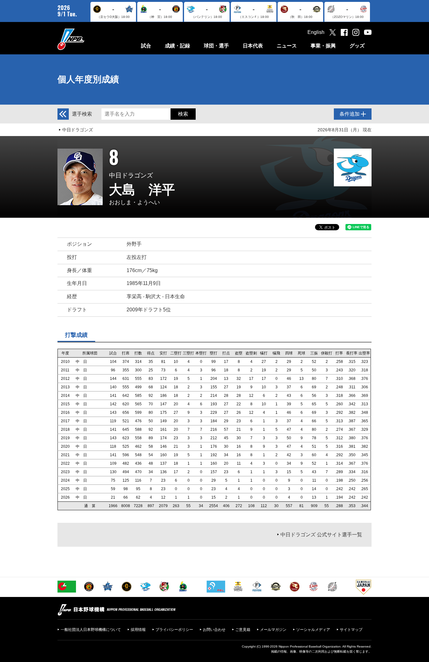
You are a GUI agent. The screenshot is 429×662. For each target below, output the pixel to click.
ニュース (287, 45)
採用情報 (138, 629)
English (315, 32)
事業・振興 (323, 45)
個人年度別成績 (88, 79)
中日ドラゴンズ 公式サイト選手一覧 (321, 534)
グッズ (357, 45)
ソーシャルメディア (313, 629)
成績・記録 (177, 45)
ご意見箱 (242, 629)
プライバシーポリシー (174, 629)
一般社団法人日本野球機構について (91, 629)
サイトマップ (351, 629)
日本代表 (253, 45)
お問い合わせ (214, 629)
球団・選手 (216, 45)
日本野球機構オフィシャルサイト (86, 39)
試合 (146, 45)
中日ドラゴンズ (77, 129)
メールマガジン (273, 629)
